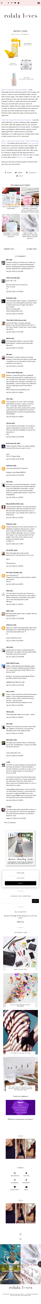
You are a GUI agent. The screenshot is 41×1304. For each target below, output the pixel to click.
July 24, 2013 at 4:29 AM (14, 332)
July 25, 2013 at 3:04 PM (14, 717)
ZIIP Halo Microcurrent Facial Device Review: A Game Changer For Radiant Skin (20, 1088)
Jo (7, 806)
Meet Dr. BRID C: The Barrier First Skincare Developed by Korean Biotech (30, 236)
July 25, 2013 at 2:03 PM (14, 705)
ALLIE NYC (10, 550)
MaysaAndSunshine (13, 504)
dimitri (8, 338)
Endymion (9, 298)
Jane (7, 647)
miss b (8, 691)
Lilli (7, 354)
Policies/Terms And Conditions (20, 1295)
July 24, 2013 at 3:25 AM (14, 271)
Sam (7, 482)
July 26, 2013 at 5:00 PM (14, 800)
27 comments (24, 34)
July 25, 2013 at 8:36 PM (14, 755)
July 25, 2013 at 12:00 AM (15, 618)
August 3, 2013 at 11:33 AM (16, 818)
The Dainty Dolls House (14, 320)
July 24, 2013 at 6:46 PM (14, 584)
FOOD (10, 27)
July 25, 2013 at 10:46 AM (15, 657)
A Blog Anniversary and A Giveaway (20, 1005)
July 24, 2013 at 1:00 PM (14, 497)
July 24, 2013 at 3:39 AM (14, 314)
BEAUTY (6, 27)
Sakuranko (9, 740)
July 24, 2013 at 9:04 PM (14, 604)
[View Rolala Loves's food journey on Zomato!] (20, 1119)
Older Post (32, 249)
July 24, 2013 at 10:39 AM (15, 437)
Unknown (9, 465)
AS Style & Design (12, 572)
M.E (7, 260)
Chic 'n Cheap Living (13, 456)
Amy (7, 399)
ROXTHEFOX (11, 663)
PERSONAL (11, 28)
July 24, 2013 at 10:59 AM (15, 459)
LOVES (21, 27)
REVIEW (26, 28)
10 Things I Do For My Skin (20, 1053)
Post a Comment (10, 822)
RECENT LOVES (19, 28)
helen (8, 611)
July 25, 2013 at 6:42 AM (14, 640)
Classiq (8, 423)
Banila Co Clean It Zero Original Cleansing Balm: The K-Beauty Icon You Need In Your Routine (30, 209)
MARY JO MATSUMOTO (30, 27)
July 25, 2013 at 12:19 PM (15, 685)
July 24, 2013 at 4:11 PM (14, 544)
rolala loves (19, 1294)
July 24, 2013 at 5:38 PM (14, 566)
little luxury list (11, 443)
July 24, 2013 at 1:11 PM (14, 517)
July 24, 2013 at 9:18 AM (14, 392)
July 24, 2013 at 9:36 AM (14, 416)
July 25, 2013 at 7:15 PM (14, 733)
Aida (7, 591)
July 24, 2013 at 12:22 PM (15, 475)
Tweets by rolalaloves (20, 1096)
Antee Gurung (11, 278)
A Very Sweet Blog (12, 372)
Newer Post (9, 249)
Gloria (8, 712)
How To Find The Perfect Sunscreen (10, 207)
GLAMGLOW (16, 27)
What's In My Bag (20, 969)
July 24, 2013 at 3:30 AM (14, 291)
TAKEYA (31, 28)
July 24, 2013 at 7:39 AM (14, 366)
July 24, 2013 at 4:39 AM (14, 348)
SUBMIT (20, 883)
